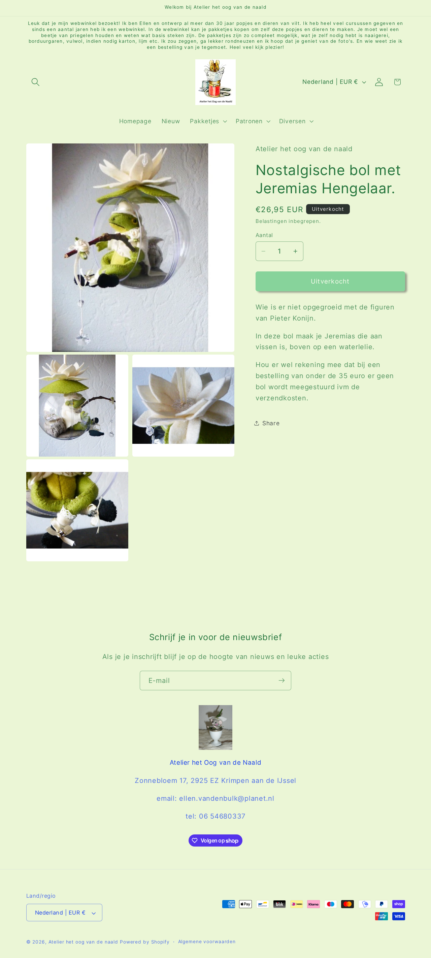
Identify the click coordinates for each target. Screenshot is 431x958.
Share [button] (271, 422)
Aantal (264, 234)
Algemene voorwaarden (207, 942)
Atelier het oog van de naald (83, 942)
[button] (35, 82)
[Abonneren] (281, 680)
